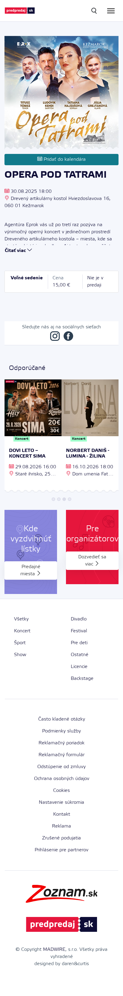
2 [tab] (59, 499)
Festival (79, 631)
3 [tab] (64, 499)
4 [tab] (69, 499)
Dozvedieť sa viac (92, 560)
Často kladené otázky (61, 719)
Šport (20, 643)
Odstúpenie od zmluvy (61, 767)
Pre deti (79, 643)
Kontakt (61, 814)
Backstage (82, 678)
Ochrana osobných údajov (61, 778)
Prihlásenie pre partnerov (61, 850)
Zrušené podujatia (61, 838)
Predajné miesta (30, 570)
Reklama (61, 826)
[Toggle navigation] (111, 11)
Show (20, 655)
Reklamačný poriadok (61, 743)
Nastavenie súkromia (61, 802)
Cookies (61, 790)
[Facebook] (68, 337)
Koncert (22, 631)
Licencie (79, 666)
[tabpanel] (32, 436)
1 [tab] (53, 499)
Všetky (21, 619)
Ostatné (79, 655)
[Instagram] (55, 337)
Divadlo (79, 619)
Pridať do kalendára (64, 159)
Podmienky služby (61, 731)
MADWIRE (54, 949)
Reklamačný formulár (61, 755)
